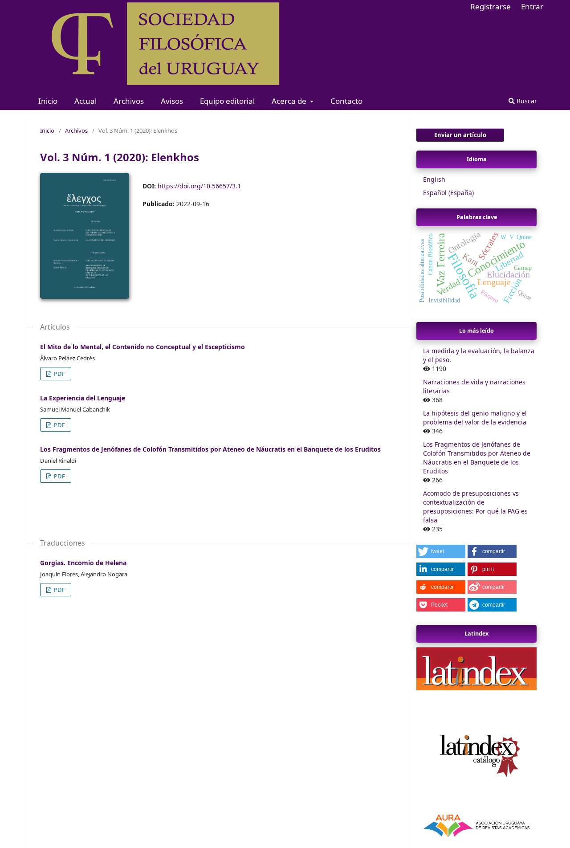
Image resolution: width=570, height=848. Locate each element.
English (434, 179)
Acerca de (290, 101)
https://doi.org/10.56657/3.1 (199, 186)
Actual (85, 101)
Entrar (532, 6)
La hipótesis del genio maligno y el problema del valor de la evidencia (475, 417)
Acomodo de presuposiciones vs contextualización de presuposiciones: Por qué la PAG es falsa (475, 506)
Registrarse (490, 6)
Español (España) (448, 192)
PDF (59, 374)
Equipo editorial (227, 101)
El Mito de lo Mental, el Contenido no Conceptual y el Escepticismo (142, 346)
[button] (440, 551)
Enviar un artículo (460, 135)
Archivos (129, 101)
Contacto (346, 101)
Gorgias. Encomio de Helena (83, 563)
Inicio (47, 101)
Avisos (172, 101)
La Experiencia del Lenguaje (82, 398)
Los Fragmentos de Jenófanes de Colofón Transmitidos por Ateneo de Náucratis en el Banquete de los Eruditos (210, 449)
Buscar (526, 101)
